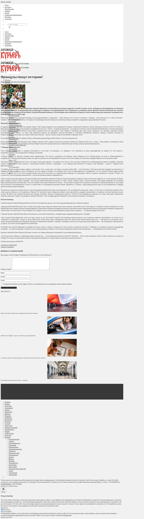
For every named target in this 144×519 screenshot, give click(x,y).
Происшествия (14, 453)
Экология (12, 451)
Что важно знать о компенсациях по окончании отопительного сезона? (23, 358)
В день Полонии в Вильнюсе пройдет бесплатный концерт (19, 313)
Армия (7, 431)
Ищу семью (13, 467)
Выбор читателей (11, 427)
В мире (7, 404)
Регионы (8, 422)
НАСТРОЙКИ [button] (17, 484)
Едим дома (13, 465)
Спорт (2, 71)
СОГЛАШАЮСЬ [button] (114, 482)
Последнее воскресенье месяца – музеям (14, 380)
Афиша (7, 11)
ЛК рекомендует (14, 443)
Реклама (8, 17)
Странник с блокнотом (9, 245)
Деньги (11, 457)
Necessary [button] (4, 508)
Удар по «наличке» (7, 247)
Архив (7, 13)
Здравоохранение (15, 125)
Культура (8, 435)
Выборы (12, 461)
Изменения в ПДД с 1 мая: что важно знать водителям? (18, 335)
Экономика (9, 408)
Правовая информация (13, 15)
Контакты (8, 7)
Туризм (11, 441)
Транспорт (8, 426)
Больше (7, 437)
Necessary (6, 510)
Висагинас (8, 420)
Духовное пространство (17, 145)
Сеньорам (12, 121)
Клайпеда (8, 418)
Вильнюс (12, 154)
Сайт (2, 280)
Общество (8, 412)
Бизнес (7, 410)
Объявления (9, 9)
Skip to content (6, 2)
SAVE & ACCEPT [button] (6, 517)
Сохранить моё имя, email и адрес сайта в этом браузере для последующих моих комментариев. (37, 284)
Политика (8, 84)
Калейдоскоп (9, 429)
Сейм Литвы (9, 433)
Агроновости (13, 463)
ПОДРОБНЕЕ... (6, 484)
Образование (13, 447)
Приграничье (13, 455)
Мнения (7, 414)
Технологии (13, 149)
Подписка (8, 19)
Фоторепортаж (14, 116)
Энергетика (13, 475)
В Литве (7, 80)
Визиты (11, 459)
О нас (7, 5)
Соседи (7, 424)
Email (3, 276)
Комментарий (6, 269)
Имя (2, 273)
